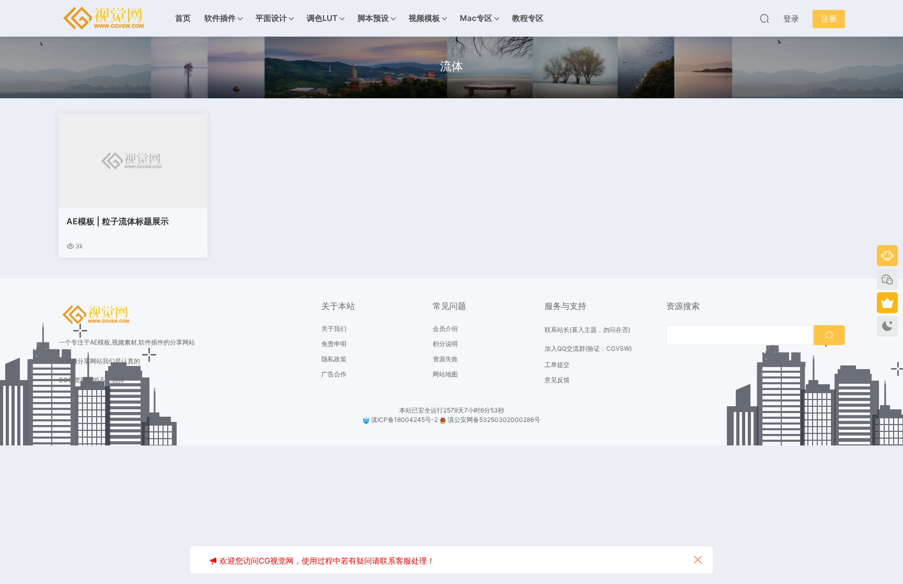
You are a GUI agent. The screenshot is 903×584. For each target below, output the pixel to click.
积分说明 (445, 344)
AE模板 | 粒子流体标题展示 (117, 221)
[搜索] (764, 18)
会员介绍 (445, 329)
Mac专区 (476, 18)
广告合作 (333, 374)
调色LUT (322, 18)
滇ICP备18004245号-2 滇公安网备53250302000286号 (454, 419)
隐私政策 (333, 359)
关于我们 (333, 329)
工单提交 (557, 365)
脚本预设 (373, 18)
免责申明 (333, 344)
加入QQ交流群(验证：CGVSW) (588, 348)
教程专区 (527, 18)
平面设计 (271, 18)
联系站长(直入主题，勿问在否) (587, 330)
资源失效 (445, 359)
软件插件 (220, 18)
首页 (183, 18)
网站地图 (445, 374)
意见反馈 (557, 380)
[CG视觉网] (106, 18)
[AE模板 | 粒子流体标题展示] (133, 161)
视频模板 (424, 18)
